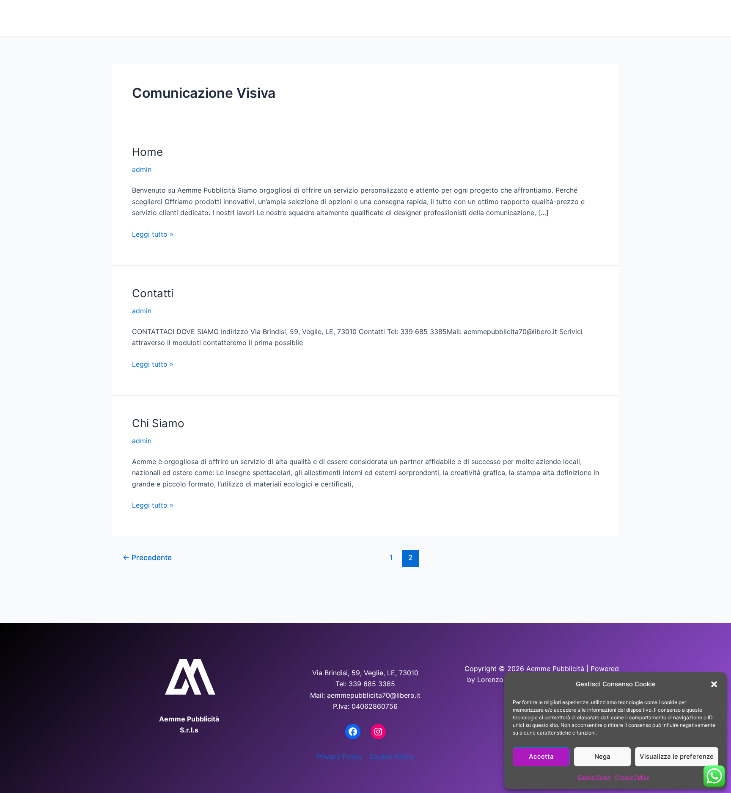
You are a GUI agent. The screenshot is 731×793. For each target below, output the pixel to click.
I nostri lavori (475, 17)
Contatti (593, 17)
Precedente (147, 557)
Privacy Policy (632, 777)
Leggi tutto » (152, 233)
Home (358, 17)
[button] (714, 684)
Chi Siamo (409, 17)
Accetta (541, 756)
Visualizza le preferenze (677, 756)
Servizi (535, 17)
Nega (602, 756)
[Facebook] (352, 731)
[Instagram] (378, 731)
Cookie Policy (594, 777)
